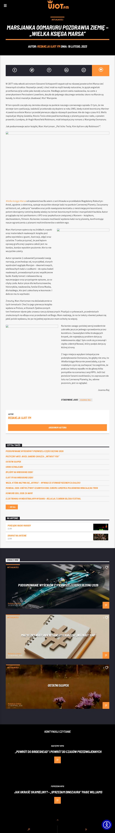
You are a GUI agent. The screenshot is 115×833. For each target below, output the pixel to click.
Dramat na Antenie (17, 535)
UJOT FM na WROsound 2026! (19, 477)
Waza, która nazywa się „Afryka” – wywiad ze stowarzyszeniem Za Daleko (43, 482)
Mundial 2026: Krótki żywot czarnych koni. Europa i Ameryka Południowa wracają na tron (52, 487)
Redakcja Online (14, 603)
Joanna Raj (85, 400)
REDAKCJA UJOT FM (48, 46)
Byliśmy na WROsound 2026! (19, 472)
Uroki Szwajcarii (14, 466)
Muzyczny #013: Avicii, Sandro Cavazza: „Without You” (32, 456)
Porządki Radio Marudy (19, 525)
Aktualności (57, 19)
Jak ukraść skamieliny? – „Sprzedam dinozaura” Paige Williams (58, 792)
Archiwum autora (57, 427)
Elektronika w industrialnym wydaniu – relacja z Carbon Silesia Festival (43, 498)
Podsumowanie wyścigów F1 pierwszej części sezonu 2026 (34, 451)
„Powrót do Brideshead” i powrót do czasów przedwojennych (58, 752)
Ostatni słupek (13, 461)
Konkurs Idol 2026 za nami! (19, 493)
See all (13, 507)
